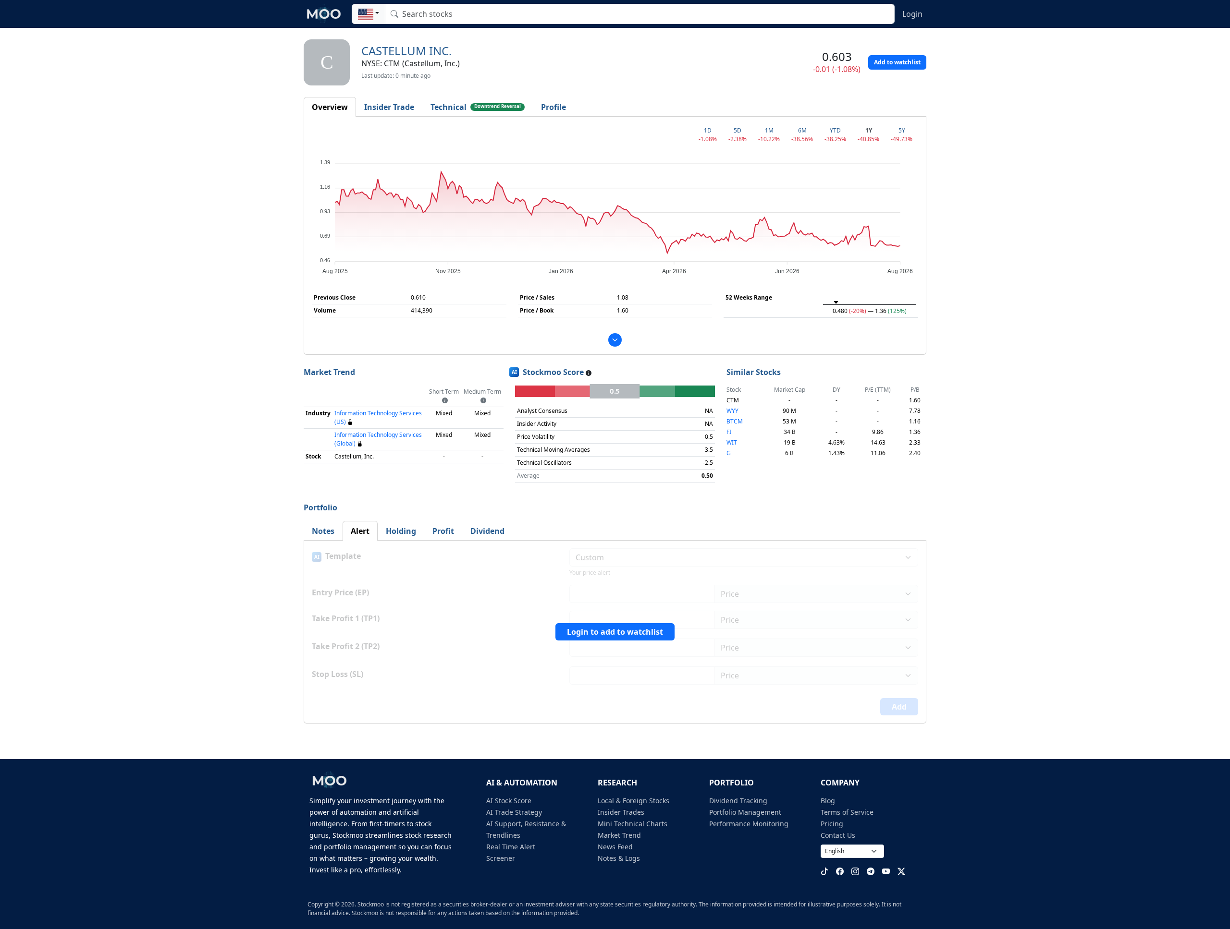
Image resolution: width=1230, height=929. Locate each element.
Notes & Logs (619, 858)
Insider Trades (621, 812)
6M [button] (802, 130)
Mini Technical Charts (632, 823)
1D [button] (708, 130)
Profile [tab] (553, 107)
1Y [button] (868, 130)
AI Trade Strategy (514, 812)
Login (912, 14)
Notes (323, 531)
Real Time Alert (510, 846)
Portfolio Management (745, 812)
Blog (828, 800)
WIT (731, 442)
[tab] (330, 107)
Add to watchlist (897, 62)
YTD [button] (835, 130)
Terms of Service (847, 812)
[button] (368, 14)
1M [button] (769, 130)
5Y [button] (901, 130)
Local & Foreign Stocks (633, 800)
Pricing (832, 823)
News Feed (615, 846)
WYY (732, 411)
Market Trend (619, 835)
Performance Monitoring (748, 823)
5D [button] (737, 130)
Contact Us (838, 835)
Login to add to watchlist (615, 632)
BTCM (734, 421)
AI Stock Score (508, 800)
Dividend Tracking (738, 800)
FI (728, 432)
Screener (500, 858)
